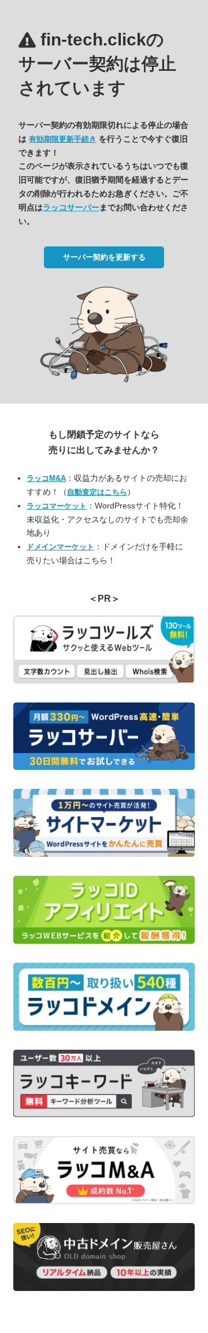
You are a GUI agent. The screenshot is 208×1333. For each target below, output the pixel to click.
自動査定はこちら (97, 492)
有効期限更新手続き (62, 139)
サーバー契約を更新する (104, 257)
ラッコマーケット (57, 506)
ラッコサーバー (71, 207)
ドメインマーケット (60, 546)
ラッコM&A (46, 478)
